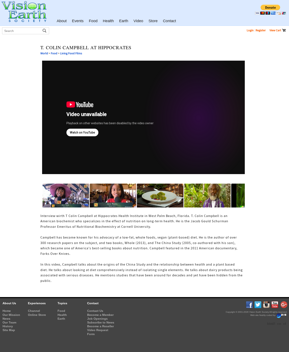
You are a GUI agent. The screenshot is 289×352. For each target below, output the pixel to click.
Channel (34, 310)
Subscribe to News (100, 322)
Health (62, 315)
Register (261, 30)
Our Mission (11, 315)
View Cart (276, 30)
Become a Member (100, 315)
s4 (284, 323)
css (279, 323)
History (8, 326)
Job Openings (97, 318)
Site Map (9, 330)
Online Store (37, 315)
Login (250, 30)
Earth (61, 318)
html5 (271, 323)
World (44, 53)
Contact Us (95, 310)
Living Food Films (71, 53)
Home (7, 310)
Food (54, 53)
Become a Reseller (100, 326)
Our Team (9, 322)
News (6, 318)
